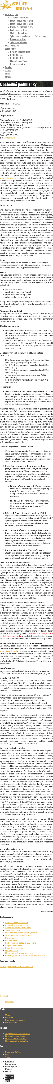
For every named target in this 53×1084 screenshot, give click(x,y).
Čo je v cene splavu (13, 945)
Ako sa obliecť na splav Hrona (18, 927)
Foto (7, 1054)
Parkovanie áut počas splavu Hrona (20, 942)
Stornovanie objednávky (15, 1038)
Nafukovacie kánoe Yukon (20, 51)
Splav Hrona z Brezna (18, 42)
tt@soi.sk (10, 137)
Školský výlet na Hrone (19, 33)
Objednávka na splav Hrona (17, 1033)
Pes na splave (11, 940)
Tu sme (8, 70)
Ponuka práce (11, 1066)
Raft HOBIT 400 (16, 58)
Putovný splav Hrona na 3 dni (21, 23)
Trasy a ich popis (12, 930)
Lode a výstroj (10, 48)
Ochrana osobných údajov (16, 1041)
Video (7, 1057)
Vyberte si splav (11, 14)
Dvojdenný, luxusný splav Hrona (22, 26)
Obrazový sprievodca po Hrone (19, 953)
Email (7, 1080)
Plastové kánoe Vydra (18, 61)
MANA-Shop (11, 1022)
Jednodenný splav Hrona (19, 17)
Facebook (4, 996)
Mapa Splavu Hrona (14, 948)
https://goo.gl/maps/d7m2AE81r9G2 (16, 966)
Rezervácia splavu (12, 45)
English (8, 1071)
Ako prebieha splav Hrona (16, 925)
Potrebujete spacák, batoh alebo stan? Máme (25, 955)
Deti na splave (11, 938)
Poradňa (8, 67)
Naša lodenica (11, 950)
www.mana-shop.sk (8, 651)
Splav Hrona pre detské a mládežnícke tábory (28, 36)
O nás (7, 1015)
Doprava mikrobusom (15, 1020)
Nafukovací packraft (18, 64)
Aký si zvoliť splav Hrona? (16, 922)
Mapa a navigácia (13, 1052)
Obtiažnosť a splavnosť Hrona (18, 935)
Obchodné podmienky (15, 1036)
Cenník (7, 73)
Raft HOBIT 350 (16, 54)
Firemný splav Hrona (18, 39)
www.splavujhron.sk (9, 178)
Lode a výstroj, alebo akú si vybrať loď (21, 932)
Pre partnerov (11, 1064)
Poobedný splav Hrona (18, 30)
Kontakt (8, 76)
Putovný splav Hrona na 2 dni (21, 20)
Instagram (9, 1078)
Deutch (8, 1069)
